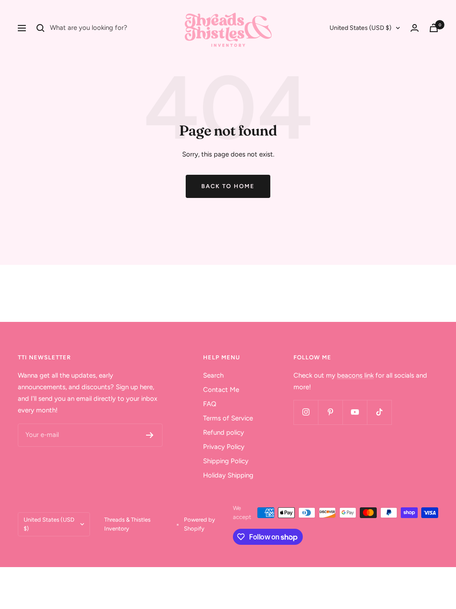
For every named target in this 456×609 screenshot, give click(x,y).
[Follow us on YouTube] (354, 412)
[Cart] (433, 28)
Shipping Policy (225, 461)
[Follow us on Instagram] (305, 412)
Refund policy (223, 432)
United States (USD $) (360, 28)
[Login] (415, 28)
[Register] (150, 435)
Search (213, 375)
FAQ (209, 404)
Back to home (228, 186)
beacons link (355, 375)
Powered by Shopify (199, 524)
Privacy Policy (223, 447)
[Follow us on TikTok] (379, 412)
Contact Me (221, 390)
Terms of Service (228, 418)
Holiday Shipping (228, 475)
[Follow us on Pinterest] (330, 412)
